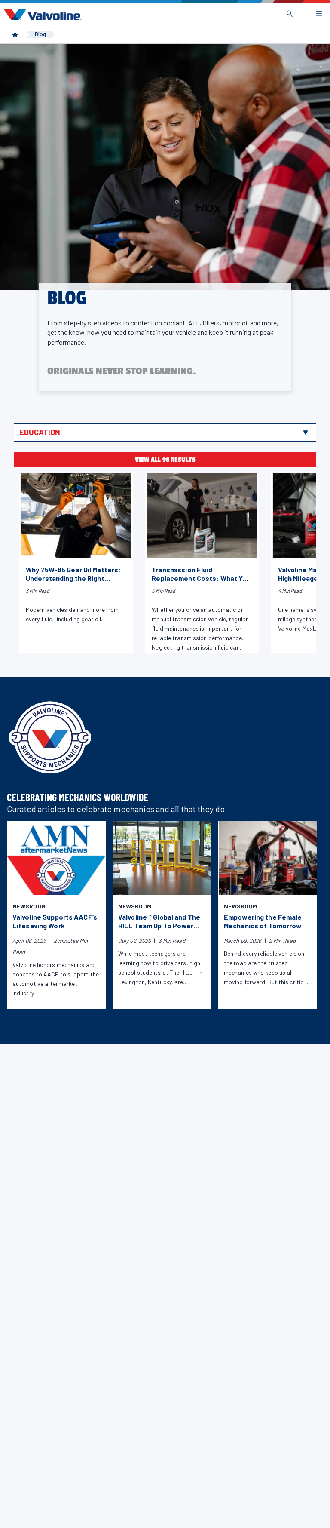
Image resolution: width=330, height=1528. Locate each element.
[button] (165, 432)
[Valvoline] (41, 14)
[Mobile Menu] (319, 14)
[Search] (289, 14)
